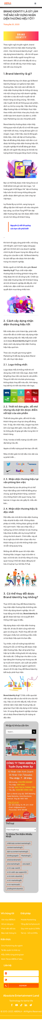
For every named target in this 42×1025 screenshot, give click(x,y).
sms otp (26, 864)
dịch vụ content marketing (17, 851)
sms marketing (13, 864)
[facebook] (12, 1005)
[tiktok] (21, 1005)
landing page (12, 856)
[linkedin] (26, 1005)
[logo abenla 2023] (7, 3)
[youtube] (16, 1005)
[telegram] (30, 1005)
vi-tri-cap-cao (13, 868)
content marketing (15, 847)
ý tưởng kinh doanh (15, 889)
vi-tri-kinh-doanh (14, 876)
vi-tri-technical (13, 884)
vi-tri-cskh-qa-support (17, 872)
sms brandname (14, 860)
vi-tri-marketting (14, 880)
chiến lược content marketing (18, 843)
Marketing (26, 856)
